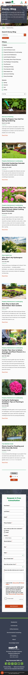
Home (3, 27)
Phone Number (8, 523)
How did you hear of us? (10, 564)
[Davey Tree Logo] (14, 648)
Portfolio (14, 636)
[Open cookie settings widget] (2, 672)
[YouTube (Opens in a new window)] (19, 663)
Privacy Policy (19, 594)
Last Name (7, 511)
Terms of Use (16, 583)
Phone (7, 530)
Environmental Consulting (14, 632)
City (5, 547)
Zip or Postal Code (9, 558)
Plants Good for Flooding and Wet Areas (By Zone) (13, 447)
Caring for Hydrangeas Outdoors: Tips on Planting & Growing (12, 401)
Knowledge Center (14, 643)
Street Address (8, 541)
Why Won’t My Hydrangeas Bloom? (12, 258)
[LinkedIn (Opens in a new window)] (22, 663)
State (5, 552)
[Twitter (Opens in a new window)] (9, 663)
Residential (14, 622)
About (14, 639)
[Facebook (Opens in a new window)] (6, 663)
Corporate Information (18, 668)
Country (6, 535)
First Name (7, 505)
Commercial (14, 625)
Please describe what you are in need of (14, 570)
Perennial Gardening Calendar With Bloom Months (13, 164)
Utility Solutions (14, 629)
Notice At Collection (19, 666)
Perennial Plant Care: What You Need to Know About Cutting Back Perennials (14, 209)
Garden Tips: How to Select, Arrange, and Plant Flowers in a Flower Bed (13, 352)
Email (5, 517)
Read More (5, 135)
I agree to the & (15, 583)
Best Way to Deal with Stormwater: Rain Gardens (12, 305)
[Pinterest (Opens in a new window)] (12, 663)
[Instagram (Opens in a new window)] (15, 663)
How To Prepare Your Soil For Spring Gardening (13, 120)
